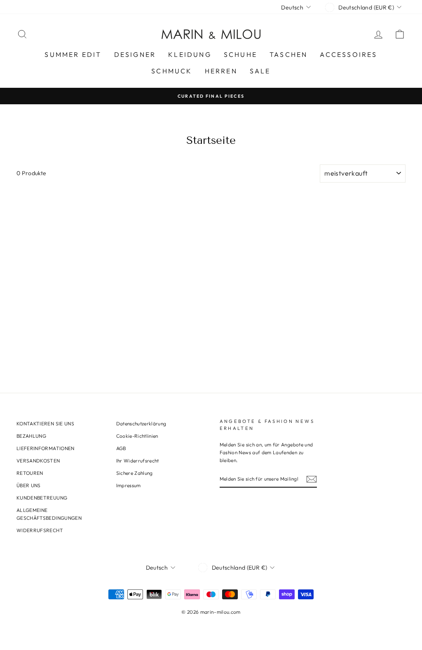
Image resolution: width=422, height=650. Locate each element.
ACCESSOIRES (348, 54)
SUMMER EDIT (73, 54)
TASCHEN (288, 54)
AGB (121, 448)
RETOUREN (29, 473)
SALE (260, 71)
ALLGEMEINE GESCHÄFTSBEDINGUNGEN (49, 514)
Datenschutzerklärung (141, 423)
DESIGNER (135, 54)
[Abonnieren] (311, 479)
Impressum (128, 485)
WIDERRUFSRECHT (39, 530)
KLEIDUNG (189, 54)
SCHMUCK (171, 71)
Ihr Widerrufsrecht (137, 461)
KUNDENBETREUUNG (41, 498)
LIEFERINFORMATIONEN (45, 448)
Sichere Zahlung (134, 473)
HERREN (221, 71)
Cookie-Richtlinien (137, 436)
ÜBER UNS (28, 485)
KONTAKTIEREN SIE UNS (45, 423)
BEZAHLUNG (31, 436)
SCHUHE (240, 54)
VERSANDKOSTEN (38, 461)
